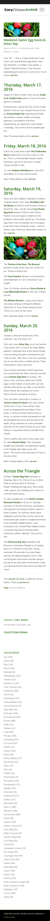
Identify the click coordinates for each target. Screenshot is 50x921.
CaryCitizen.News (16, 632)
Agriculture (8, 709)
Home (6, 754)
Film (6, 664)
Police (6, 818)
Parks (6, 766)
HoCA (6, 694)
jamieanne (24, 582)
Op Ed (7, 844)
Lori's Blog (8, 841)
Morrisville (8, 803)
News (6, 807)
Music (6, 668)
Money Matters (11, 758)
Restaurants (9, 784)
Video (6, 897)
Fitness (7, 874)
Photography (9, 676)
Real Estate (9, 777)
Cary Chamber (10, 687)
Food (6, 732)
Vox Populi (8, 852)
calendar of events (16, 579)
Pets (6, 769)
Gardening (8, 739)
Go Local (8, 743)
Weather (7, 788)
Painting (7, 672)
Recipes (7, 736)
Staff (16, 52)
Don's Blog (9, 829)
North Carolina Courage (14, 882)
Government (9, 814)
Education (8, 713)
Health (7, 747)
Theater (7, 679)
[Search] (35, 9)
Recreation (9, 781)
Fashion (7, 728)
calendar (14, 75)
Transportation (10, 702)
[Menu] (42, 9)
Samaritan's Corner (12, 848)
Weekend (21, 588)
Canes (7, 870)
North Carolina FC (12, 885)
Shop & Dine (9, 859)
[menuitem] (35, 9)
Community (23, 48)
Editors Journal (10, 833)
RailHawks (9, 889)
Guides (7, 799)
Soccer (7, 893)
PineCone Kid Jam (17, 542)
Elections (8, 811)
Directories (9, 792)
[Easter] (21, 29)
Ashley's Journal (11, 826)
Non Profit (8, 762)
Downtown (8, 691)
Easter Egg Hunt (21, 476)
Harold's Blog (10, 837)
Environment (9, 717)
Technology (9, 698)
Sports (7, 863)
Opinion (7, 822)
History (7, 751)
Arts (6, 657)
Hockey (7, 878)
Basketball (8, 867)
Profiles (7, 773)
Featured (7, 52)
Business (8, 683)
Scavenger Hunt (11, 856)
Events (31, 48)
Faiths (37, 48)
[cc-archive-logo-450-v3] (21, 9)
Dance (7, 661)
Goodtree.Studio (9, 917)
